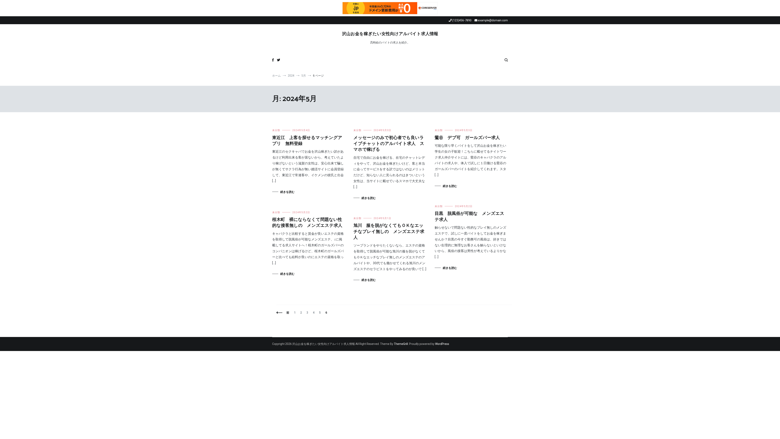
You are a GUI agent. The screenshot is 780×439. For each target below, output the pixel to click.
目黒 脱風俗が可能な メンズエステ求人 (469, 216)
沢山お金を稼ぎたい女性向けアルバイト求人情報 (390, 33)
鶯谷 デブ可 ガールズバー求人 (467, 137)
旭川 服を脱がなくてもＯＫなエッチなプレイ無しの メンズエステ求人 (388, 231)
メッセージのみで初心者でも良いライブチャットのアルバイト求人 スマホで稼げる (388, 143)
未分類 (276, 130)
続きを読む (287, 191)
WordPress (442, 344)
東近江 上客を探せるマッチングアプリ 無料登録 (307, 140)
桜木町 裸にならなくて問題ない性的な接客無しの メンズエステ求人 (307, 222)
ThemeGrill (401, 344)
